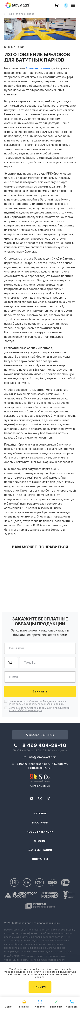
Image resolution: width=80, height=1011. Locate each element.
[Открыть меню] (73, 5)
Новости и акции (40, 831)
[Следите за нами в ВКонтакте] (40, 798)
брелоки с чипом (38, 68)
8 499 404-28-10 (44, 745)
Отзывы (40, 840)
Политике (38, 971)
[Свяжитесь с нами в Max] (31, 798)
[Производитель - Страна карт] (17, 5)
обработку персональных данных (44, 704)
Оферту (16, 704)
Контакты (40, 859)
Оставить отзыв (40, 785)
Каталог (40, 813)
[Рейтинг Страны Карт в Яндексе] (40, 777)
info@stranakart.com (43, 757)
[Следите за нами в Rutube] (48, 798)
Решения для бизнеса (21, 13)
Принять (40, 987)
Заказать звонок (41, 734)
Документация (40, 849)
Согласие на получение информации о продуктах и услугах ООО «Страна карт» (39, 709)
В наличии (40, 822)
